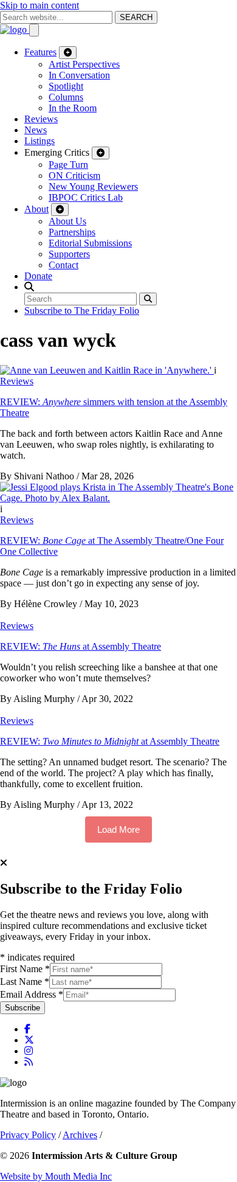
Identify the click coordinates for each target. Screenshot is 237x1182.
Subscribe (22, 1007)
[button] (29, 287)
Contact (63, 265)
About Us (67, 221)
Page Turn (68, 164)
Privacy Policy (28, 1135)
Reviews (41, 119)
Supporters (69, 254)
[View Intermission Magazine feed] (28, 1062)
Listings (39, 141)
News (35, 130)
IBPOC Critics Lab (86, 197)
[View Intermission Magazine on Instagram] (28, 1051)
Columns (66, 97)
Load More (118, 829)
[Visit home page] (14, 29)
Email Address (31, 994)
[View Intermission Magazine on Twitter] (29, 1040)
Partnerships (72, 232)
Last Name (24, 981)
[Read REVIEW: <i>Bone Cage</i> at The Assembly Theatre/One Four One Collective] (118, 498)
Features (40, 52)
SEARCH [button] (136, 17)
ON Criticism (74, 175)
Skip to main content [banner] (39, 5)
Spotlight (66, 86)
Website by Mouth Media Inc (56, 1176)
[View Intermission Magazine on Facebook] (27, 1029)
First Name (25, 969)
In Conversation (79, 75)
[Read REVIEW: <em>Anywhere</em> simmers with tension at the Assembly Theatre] (107, 370)
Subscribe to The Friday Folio (81, 310)
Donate (38, 276)
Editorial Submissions (90, 243)
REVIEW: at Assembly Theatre (80, 646)
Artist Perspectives (84, 64)
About (36, 209)
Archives (80, 1135)
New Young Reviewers (93, 186)
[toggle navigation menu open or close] (34, 30)
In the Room (73, 108)
